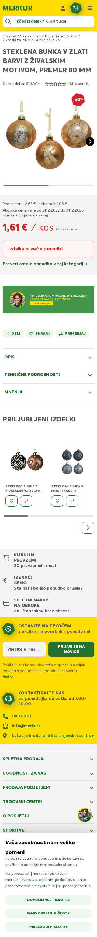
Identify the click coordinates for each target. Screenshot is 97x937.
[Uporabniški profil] (63, 8)
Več (6, 677)
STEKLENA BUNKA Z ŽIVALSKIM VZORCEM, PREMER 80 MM (23, 491)
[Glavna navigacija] (90, 8)
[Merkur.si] (17, 8)
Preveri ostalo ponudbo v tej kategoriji (44, 264)
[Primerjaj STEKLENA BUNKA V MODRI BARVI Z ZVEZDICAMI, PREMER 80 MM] (72, 501)
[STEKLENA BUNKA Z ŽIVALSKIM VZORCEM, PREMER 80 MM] (26, 461)
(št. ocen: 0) (79, 84)
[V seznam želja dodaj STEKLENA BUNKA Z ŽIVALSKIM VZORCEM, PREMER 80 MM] (11, 501)
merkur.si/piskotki (48, 874)
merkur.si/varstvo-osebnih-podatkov (38, 880)
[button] (48, 137)
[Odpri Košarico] (76, 8)
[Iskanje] (8, 21)
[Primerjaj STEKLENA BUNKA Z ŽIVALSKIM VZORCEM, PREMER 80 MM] (26, 501)
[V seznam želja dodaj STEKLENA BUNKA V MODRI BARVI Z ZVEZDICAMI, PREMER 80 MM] (57, 501)
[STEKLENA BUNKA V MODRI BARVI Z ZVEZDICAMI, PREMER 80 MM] (72, 461)
